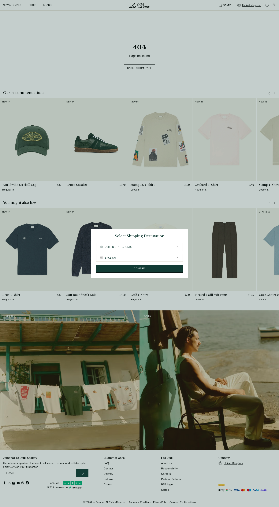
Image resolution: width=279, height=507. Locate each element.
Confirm (139, 268)
